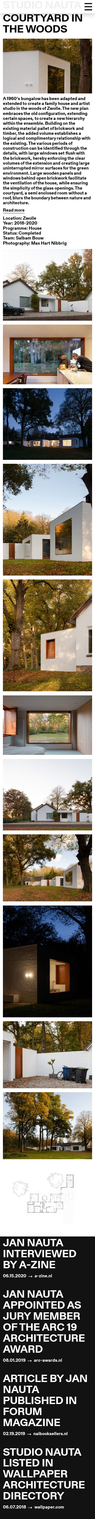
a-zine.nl (43, 1276)
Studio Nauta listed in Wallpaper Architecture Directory (44, 1475)
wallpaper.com (49, 1507)
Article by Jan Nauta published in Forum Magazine (45, 1401)
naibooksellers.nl (50, 1434)
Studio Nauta (42, 6)
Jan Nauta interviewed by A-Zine (39, 1255)
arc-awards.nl (48, 1361)
